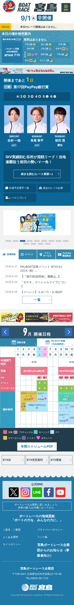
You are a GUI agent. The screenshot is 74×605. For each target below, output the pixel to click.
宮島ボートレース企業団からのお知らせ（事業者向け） (53, 550)
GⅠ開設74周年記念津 (37, 406)
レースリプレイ (18, 197)
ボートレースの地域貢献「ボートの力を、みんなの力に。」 (37, 518)
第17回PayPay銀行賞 (34, 371)
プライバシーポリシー (50, 529)
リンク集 (42, 536)
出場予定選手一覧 (19, 187)
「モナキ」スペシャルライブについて (43, 284)
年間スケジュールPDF (37, 446)
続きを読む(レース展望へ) (37, 174)
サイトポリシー (11, 544)
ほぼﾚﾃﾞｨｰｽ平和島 (42, 396)
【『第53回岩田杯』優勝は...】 (41, 276)
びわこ (61, 406)
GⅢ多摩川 (23, 406)
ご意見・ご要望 (11, 529)
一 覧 (37, 300)
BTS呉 (7, 460)
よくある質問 (10, 536)
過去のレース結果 (53, 187)
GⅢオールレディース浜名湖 (28, 396)
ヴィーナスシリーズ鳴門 (66, 396)
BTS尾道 (56, 460)
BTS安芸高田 (35, 460)
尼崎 (72, 417)
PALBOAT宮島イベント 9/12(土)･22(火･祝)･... (41, 268)
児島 (72, 406)
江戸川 (66, 406)
